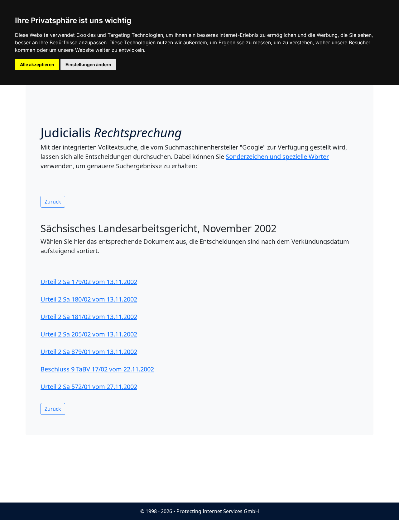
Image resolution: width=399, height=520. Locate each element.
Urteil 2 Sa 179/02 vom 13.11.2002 (89, 281)
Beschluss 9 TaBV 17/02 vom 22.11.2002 (97, 369)
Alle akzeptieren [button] (37, 64)
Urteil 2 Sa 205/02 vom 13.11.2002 (89, 334)
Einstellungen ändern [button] (88, 64)
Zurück (53, 201)
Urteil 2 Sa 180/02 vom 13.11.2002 (89, 299)
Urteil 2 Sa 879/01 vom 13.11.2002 (89, 351)
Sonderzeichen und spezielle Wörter (277, 156)
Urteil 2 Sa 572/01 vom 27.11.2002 (89, 386)
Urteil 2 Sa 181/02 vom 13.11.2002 (89, 316)
